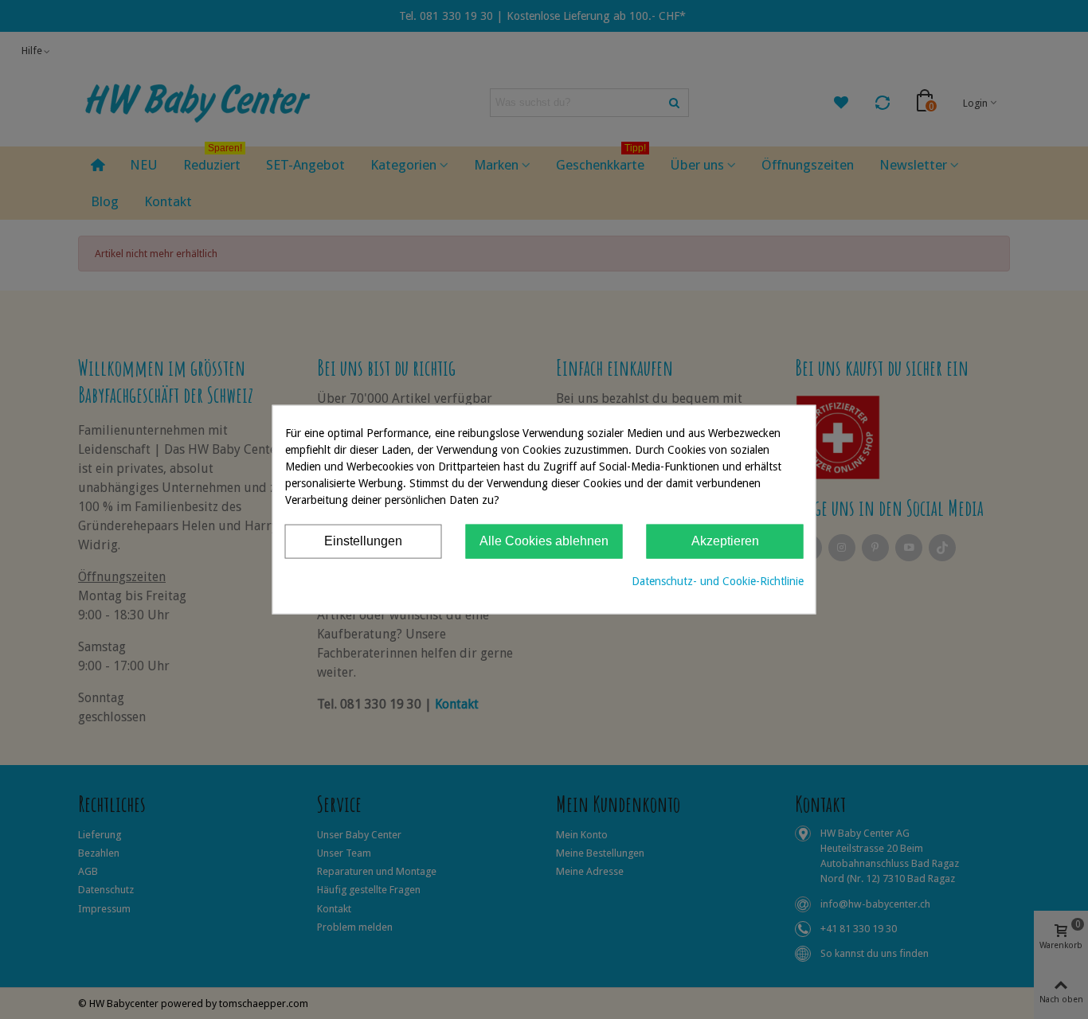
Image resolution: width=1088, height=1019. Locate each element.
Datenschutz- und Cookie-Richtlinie (718, 580)
